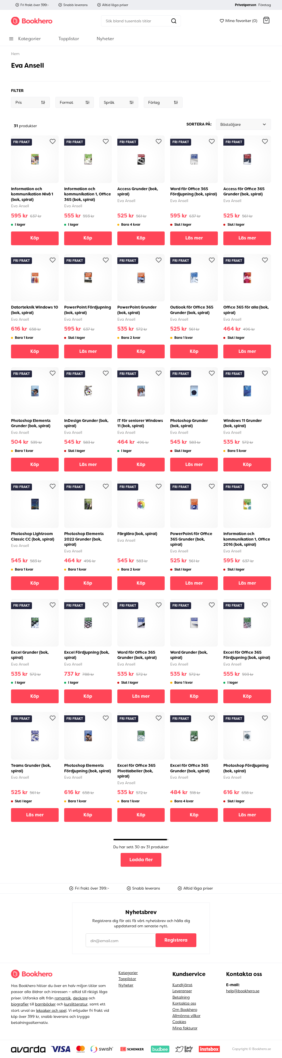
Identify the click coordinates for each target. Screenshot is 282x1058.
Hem (15, 53)
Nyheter (125, 985)
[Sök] (174, 21)
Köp (34, 238)
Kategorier (128, 972)
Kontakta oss (184, 1003)
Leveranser (182, 990)
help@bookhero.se (242, 990)
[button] (266, 21)
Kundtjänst (182, 984)
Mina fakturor (184, 1028)
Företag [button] (264, 5)
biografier (20, 1004)
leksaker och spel (51, 1010)
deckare (80, 998)
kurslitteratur (75, 1004)
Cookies (179, 1021)
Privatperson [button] (245, 5)
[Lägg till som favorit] (53, 141)
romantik (63, 998)
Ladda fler (141, 860)
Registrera (176, 940)
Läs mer (194, 238)
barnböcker (45, 1004)
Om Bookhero (184, 1009)
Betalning (181, 997)
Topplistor (127, 978)
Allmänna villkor (186, 1015)
